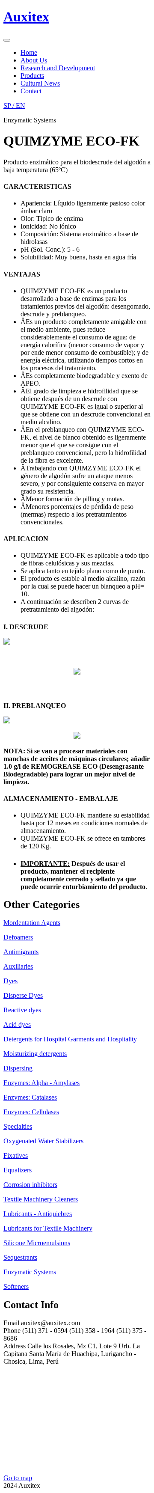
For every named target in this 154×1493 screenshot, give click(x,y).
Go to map (17, 1477)
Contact (31, 91)
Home (29, 52)
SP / (14, 105)
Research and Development (58, 67)
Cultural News (40, 83)
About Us (34, 60)
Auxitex (26, 16)
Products (32, 75)
